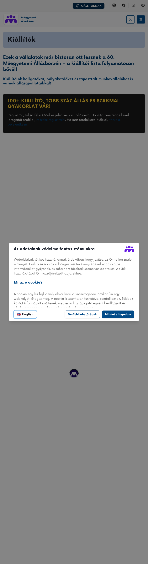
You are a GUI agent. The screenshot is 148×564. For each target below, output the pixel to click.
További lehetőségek (82, 314)
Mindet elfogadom (118, 314)
